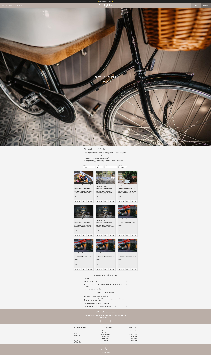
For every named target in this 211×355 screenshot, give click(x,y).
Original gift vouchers (105, 334)
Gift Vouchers (196, 5)
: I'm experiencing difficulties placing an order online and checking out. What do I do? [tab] (104, 300)
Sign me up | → (105, 321)
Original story (105, 340)
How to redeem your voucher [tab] (93, 289)
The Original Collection (17, 5)
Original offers (105, 332)
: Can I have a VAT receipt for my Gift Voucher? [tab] (100, 306)
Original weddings (105, 336)
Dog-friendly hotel (133, 334)
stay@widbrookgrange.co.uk (80, 337)
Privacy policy (134, 338)
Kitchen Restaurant (133, 332)
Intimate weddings (133, 331)
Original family (105, 331)
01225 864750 (77, 335)
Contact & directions (78, 339)
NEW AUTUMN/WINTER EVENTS (105, 1)
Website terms (134, 340)
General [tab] (86, 279)
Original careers (105, 338)
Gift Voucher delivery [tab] (90, 281)
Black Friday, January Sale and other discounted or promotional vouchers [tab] (103, 285)
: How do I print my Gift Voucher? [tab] (97, 304)
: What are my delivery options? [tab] (96, 296)
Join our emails (134, 336)
